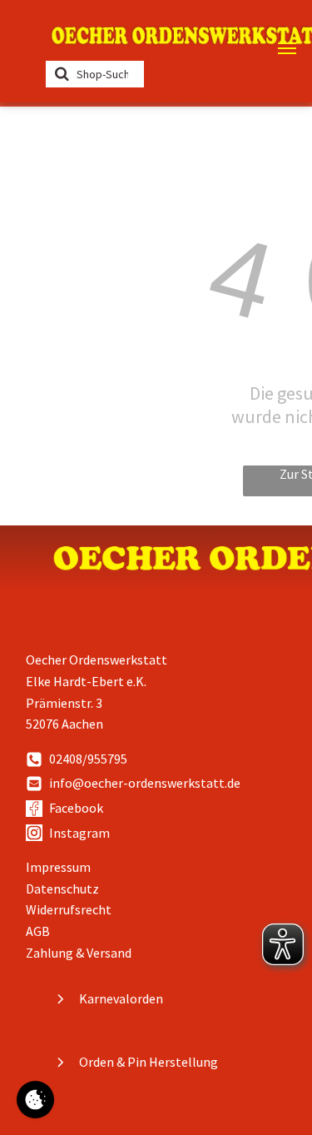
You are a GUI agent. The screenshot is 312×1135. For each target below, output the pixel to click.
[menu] (287, 48)
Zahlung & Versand (78, 952)
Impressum (58, 867)
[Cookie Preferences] (35, 1099)
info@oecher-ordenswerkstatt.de (144, 782)
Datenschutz (62, 888)
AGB (38, 931)
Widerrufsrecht (68, 909)
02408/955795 (88, 758)
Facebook (76, 807)
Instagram (79, 832)
